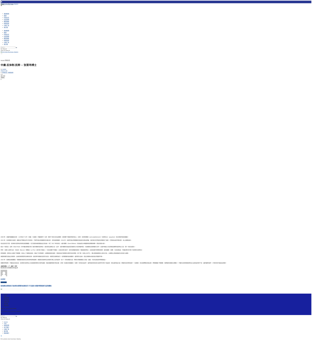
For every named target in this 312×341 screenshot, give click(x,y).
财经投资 (6, 23)
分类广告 (6, 25)
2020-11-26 (4, 70)
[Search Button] (16, 47)
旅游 (5, 15)
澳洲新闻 (6, 14)
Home (2, 60)
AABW (4, 69)
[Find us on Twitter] (1, 5)
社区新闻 (6, 19)
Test (5, 296)
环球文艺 (6, 17)
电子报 (6, 27)
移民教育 (6, 21)
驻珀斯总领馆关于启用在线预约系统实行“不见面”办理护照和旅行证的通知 (26, 286)
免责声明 (6, 298)
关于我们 (6, 300)
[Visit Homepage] (9, 4)
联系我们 (6, 305)
